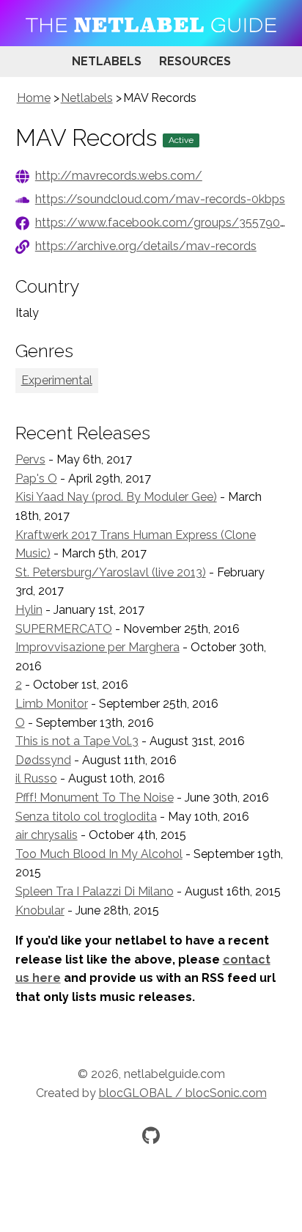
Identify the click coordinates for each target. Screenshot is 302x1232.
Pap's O (36, 478)
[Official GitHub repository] (151, 1135)
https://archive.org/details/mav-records (146, 246)
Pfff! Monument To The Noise (94, 797)
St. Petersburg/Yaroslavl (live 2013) (110, 572)
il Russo (36, 778)
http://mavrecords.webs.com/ (118, 176)
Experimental (56, 380)
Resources (195, 61)
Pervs (30, 459)
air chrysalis (46, 835)
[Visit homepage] (151, 23)
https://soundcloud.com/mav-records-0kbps (160, 199)
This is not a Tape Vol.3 (77, 741)
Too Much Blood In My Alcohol (99, 854)
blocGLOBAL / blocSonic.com (183, 1093)
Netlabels (106, 61)
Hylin (29, 610)
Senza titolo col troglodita (86, 817)
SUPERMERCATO (63, 629)
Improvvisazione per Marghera (97, 647)
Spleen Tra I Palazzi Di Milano (94, 891)
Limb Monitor (51, 704)
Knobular (40, 910)
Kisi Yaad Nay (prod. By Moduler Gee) (116, 497)
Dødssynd (43, 760)
